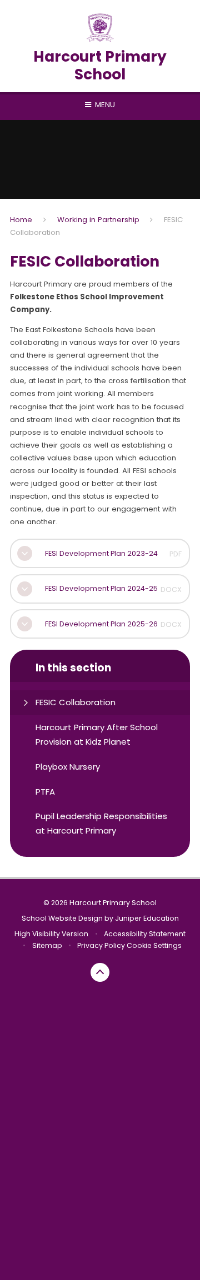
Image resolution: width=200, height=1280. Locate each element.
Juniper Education (147, 918)
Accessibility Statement (145, 933)
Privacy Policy (101, 945)
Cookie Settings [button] (154, 945)
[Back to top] (100, 972)
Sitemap (47, 945)
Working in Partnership (98, 219)
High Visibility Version (51, 933)
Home (21, 219)
